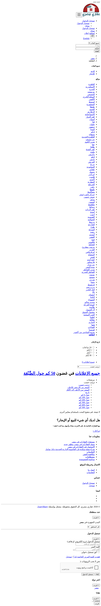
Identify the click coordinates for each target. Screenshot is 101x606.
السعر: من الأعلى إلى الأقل (77, 390)
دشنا (93, 282)
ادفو (93, 157)
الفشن (92, 237)
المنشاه (91, 254)
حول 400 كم (84, 405)
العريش (91, 162)
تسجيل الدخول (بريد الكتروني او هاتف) (83, 541)
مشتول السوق (88, 312)
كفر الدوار (90, 117)
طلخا (92, 147)
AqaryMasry (42, 507)
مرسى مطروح (88, 247)
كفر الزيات (90, 209)
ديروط (92, 222)
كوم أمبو (91, 260)
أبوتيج (92, 212)
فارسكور (91, 262)
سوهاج (92, 134)
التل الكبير (90, 290)
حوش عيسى (89, 197)
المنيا (92, 129)
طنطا (92, 107)
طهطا (92, 189)
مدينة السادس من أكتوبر (84, 332)
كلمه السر (95, 547)
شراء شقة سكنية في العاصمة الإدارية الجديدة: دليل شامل (70, 449)
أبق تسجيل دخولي (89, 552)
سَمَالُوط (91, 192)
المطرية (91, 182)
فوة (93, 239)
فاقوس (91, 242)
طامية (92, 307)
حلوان (92, 124)
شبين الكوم (90, 142)
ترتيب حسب (84, 385)
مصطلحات (90, 457)
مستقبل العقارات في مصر (83, 442)
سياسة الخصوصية (87, 459)
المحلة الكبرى (89, 97)
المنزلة (92, 229)
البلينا (92, 297)
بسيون (92, 275)
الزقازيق (91, 112)
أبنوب (92, 214)
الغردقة (91, 184)
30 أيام (88, 355)
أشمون (92, 202)
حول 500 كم (84, 407)
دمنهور (92, 127)
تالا (93, 292)
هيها (93, 325)
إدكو (93, 132)
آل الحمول (90, 310)
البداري (92, 322)
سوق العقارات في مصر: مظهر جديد (79, 444)
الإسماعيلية (90, 114)
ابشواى (92, 295)
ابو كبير (92, 174)
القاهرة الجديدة (88, 137)
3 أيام (89, 350)
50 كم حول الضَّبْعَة (39, 373)
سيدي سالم (90, 302)
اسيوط (92, 102)
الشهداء (91, 300)
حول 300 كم (84, 402)
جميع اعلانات (88, 362)
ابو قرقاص (90, 252)
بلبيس (92, 159)
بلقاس (92, 169)
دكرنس (91, 154)
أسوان (92, 119)
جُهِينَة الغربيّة (89, 305)
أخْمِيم (92, 179)
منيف (92, 199)
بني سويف (90, 139)
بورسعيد (91, 92)
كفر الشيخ (90, 149)
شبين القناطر (89, 270)
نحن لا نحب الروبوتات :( (90, 561)
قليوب (92, 177)
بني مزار (91, 265)
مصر (92, 58)
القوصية (91, 217)
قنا (93, 122)
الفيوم (92, 109)
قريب (97, 604)
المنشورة (91, 104)
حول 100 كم (84, 397)
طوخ (93, 227)
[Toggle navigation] (79, 14)
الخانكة (92, 244)
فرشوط (91, 285)
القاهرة (92, 84)
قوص (92, 257)
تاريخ (87, 392)
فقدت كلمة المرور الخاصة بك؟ (86, 557)
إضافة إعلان (89, 33)
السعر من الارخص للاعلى (78, 387)
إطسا (92, 317)
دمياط (92, 207)
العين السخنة (89, 315)
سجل (87, 26)
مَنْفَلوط (91, 204)
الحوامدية (91, 167)
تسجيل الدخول (83, 23)
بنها (93, 144)
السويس (91, 94)
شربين (92, 280)
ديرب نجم (90, 287)
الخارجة (91, 224)
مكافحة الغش (89, 454)
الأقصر (92, 99)
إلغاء (97, 574)
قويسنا (92, 330)
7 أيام (89, 353)
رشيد (92, 232)
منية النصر (90, 267)
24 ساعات (86, 347)
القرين (92, 249)
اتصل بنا (91, 470)
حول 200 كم (84, 400)
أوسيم (92, 234)
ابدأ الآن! (96, 431)
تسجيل (92, 485)
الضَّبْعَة (92, 335)
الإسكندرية (90, 87)
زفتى (92, 187)
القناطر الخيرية (88, 272)
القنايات (91, 327)
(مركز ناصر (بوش (87, 194)
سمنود (92, 277)
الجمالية (91, 219)
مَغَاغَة (92, 320)
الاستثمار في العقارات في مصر (81, 447)
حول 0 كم (85, 395)
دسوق (92, 172)
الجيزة (92, 89)
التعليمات (91, 452)
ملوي (92, 152)
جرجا (92, 164)
